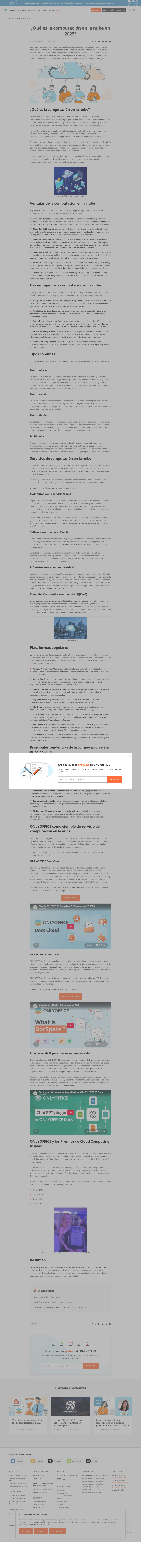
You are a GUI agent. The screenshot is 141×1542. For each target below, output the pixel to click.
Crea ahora (114, 779)
